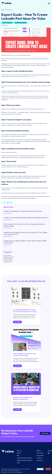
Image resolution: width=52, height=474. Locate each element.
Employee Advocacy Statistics (24, 460)
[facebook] (1, 202)
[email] (11, 202)
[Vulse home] (6, 3)
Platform (39, 450)
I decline (48, 469)
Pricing (18, 453)
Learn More (17, 322)
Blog (18, 455)
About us (19, 450)
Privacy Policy (40, 455)
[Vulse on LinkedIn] (48, 453)
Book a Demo (45, 433)
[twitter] (4, 202)
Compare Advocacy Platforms (24, 458)
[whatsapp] (8, 202)
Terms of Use (40, 453)
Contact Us (39, 458)
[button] (49, 3)
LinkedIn (15, 55)
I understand (40, 469)
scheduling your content (29, 76)
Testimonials (40, 460)
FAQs (18, 462)
